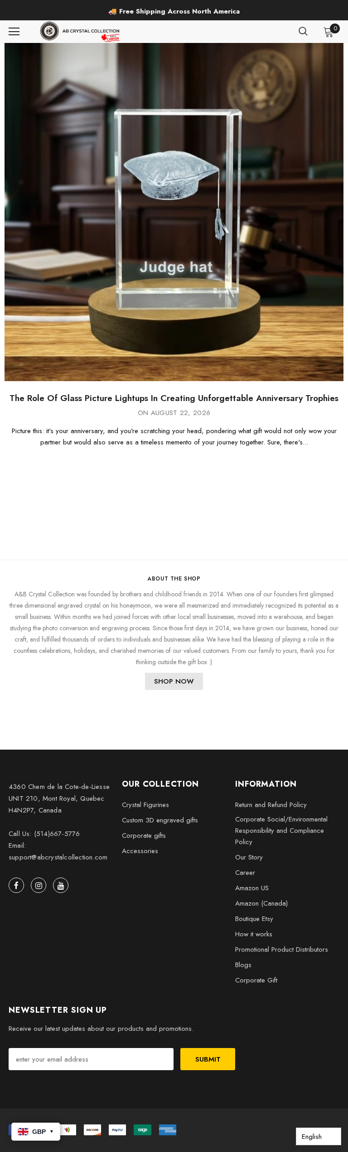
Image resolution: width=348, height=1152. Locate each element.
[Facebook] (16, 885)
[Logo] (81, 31)
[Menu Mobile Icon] (14, 31)
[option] (174, 11)
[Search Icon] (303, 31)
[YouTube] (60, 885)
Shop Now (174, 681)
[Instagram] (38, 885)
